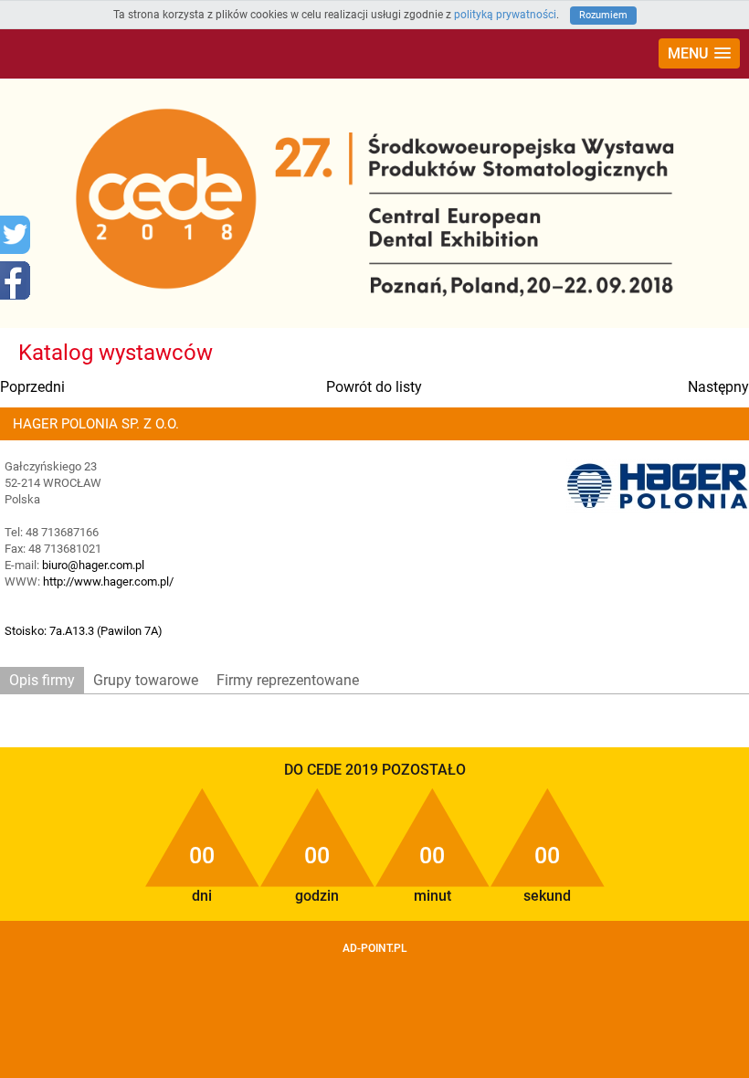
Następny (718, 387)
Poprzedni (32, 387)
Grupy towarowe (145, 680)
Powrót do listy (374, 387)
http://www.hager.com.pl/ (108, 581)
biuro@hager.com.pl (93, 565)
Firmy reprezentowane (287, 680)
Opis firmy (42, 680)
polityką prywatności (505, 14)
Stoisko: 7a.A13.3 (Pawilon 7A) (84, 631)
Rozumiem (603, 15)
